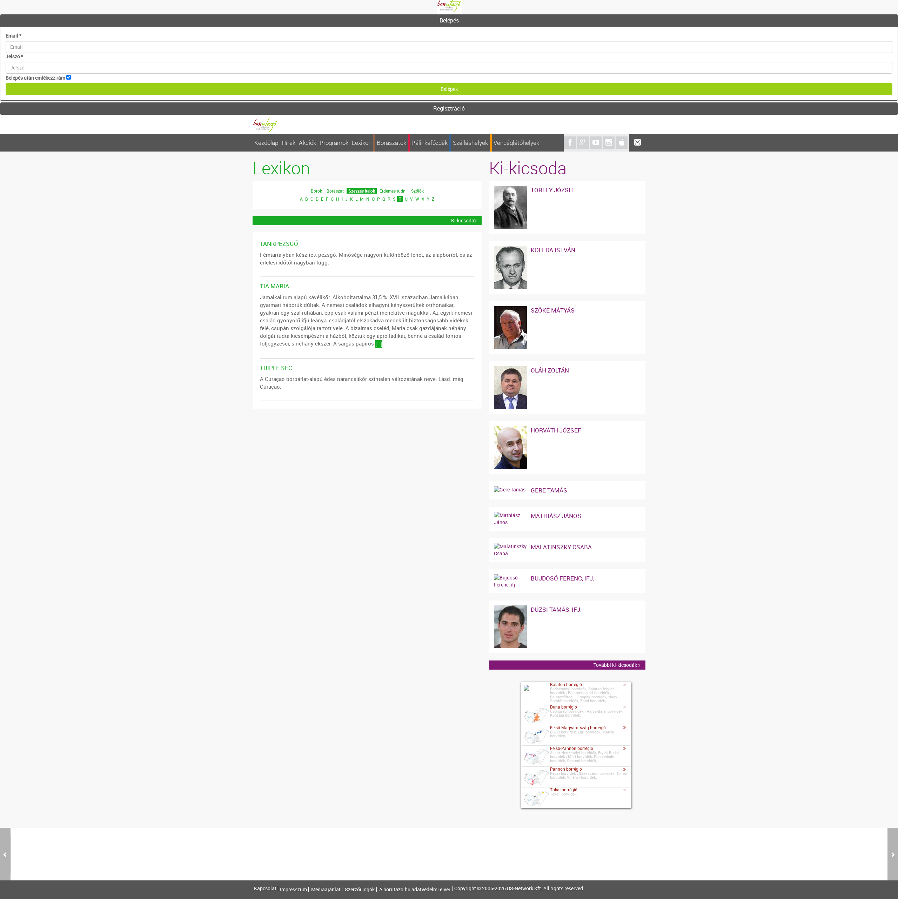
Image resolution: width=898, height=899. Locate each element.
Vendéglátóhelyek (516, 143)
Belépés (449, 20)
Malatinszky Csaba (561, 547)
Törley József (553, 190)
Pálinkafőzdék (429, 143)
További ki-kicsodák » (617, 665)
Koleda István (553, 250)
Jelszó (14, 56)
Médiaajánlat (326, 889)
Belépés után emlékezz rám (35, 77)
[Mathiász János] (510, 515)
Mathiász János (556, 516)
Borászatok (391, 143)
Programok (334, 143)
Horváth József (556, 430)
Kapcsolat (265, 888)
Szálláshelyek (470, 143)
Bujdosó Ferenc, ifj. (563, 578)
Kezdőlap (266, 143)
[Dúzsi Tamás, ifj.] (510, 608)
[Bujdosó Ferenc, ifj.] (510, 577)
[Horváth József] (510, 429)
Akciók (307, 143)
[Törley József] (510, 189)
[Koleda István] (510, 249)
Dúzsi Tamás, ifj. (556, 609)
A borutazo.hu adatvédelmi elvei (414, 889)
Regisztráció (449, 108)
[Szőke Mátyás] (510, 309)
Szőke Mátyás (553, 310)
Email (13, 35)
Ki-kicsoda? (464, 220)
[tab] (449, 21)
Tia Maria (274, 286)
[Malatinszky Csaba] (510, 546)
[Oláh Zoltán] (510, 369)
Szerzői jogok (360, 889)
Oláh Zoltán (550, 370)
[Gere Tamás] (509, 489)
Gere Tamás (549, 490)
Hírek (288, 143)
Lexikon (361, 143)
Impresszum (293, 889)
